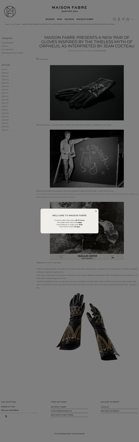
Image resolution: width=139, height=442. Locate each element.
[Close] (96, 211)
